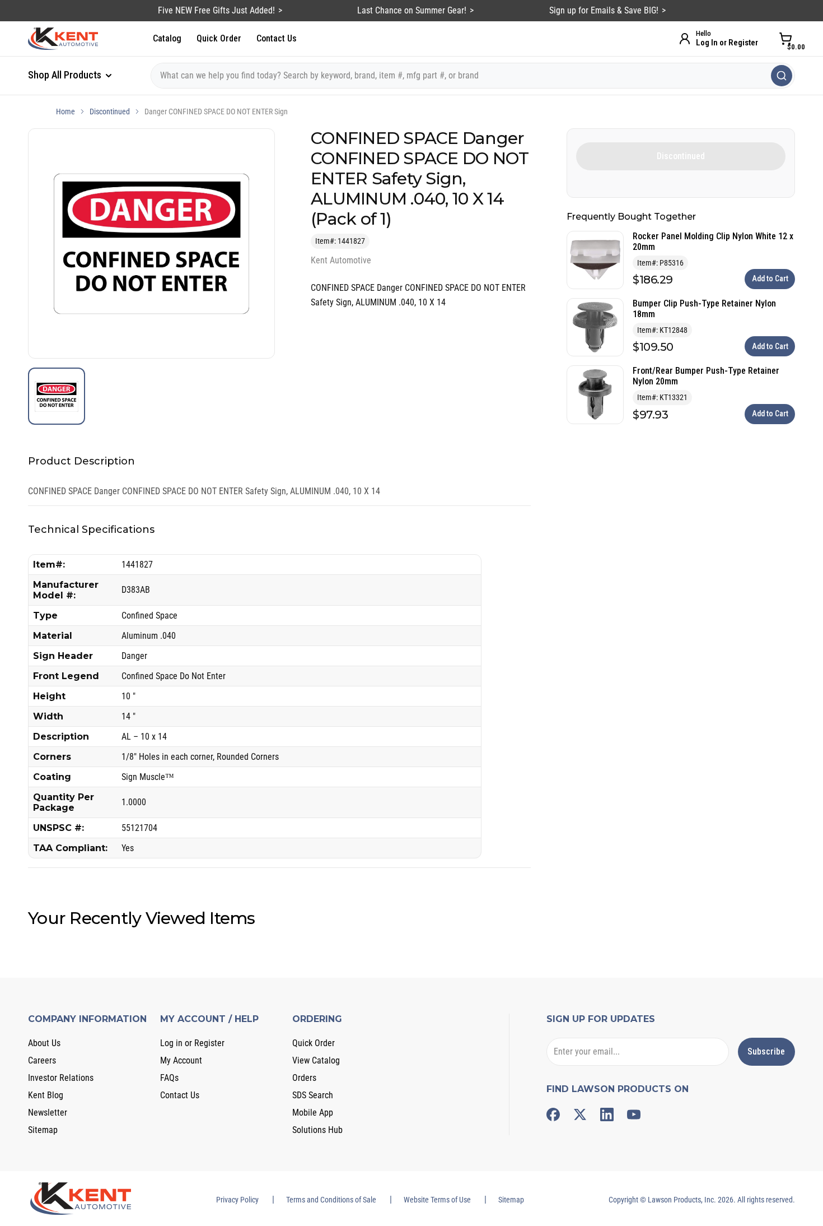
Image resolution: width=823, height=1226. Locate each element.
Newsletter (47, 1112)
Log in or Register (192, 1043)
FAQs (169, 1077)
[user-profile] (684, 38)
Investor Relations (60, 1077)
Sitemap (43, 1130)
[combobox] (473, 76)
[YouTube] (633, 1114)
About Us (44, 1043)
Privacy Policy (237, 1199)
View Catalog (316, 1060)
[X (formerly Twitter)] (580, 1114)
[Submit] (781, 75)
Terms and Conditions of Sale (331, 1199)
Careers (42, 1060)
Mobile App (312, 1112)
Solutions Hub (317, 1130)
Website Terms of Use (437, 1199)
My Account (181, 1060)
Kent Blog (45, 1095)
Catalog (167, 38)
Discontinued (110, 111)
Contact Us (276, 38)
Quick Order (219, 38)
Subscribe (766, 1051)
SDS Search (312, 1095)
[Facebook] (553, 1114)
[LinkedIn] (607, 1114)
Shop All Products (66, 74)
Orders (304, 1077)
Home (65, 111)
